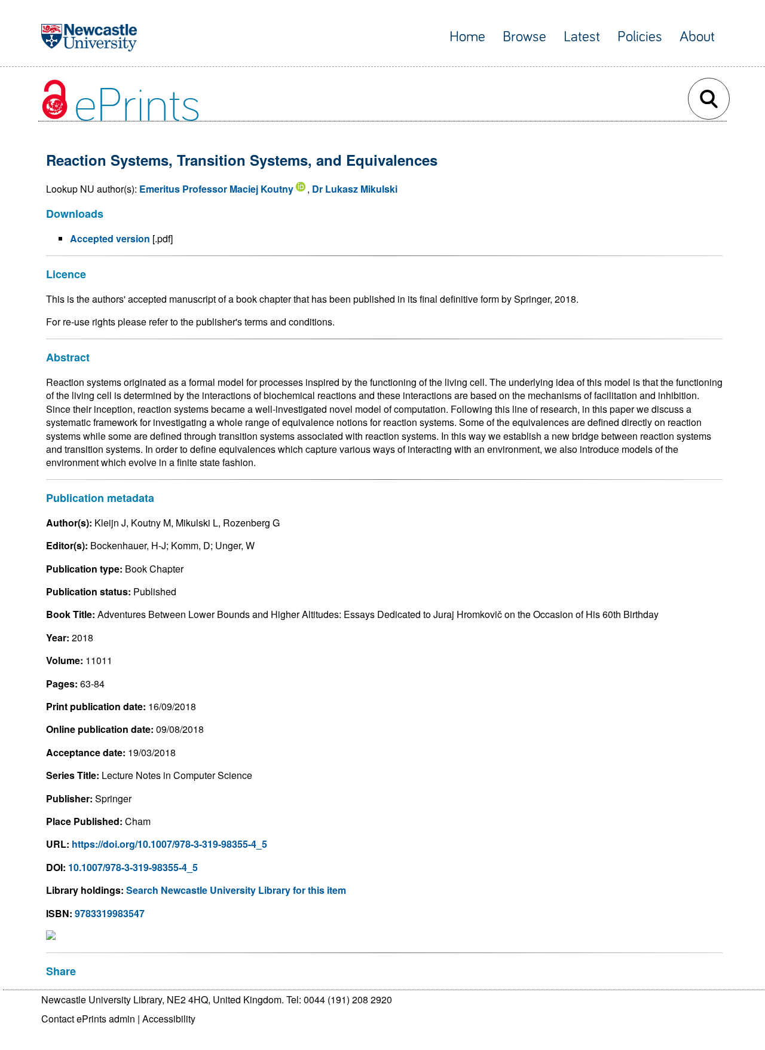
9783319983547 (110, 913)
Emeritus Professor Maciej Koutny (216, 189)
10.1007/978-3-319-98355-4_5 (133, 867)
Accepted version (110, 238)
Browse (524, 36)
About (697, 36)
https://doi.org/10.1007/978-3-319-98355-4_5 (169, 844)
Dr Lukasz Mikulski (354, 189)
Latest (582, 36)
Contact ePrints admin (88, 1018)
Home (467, 36)
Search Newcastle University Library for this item (236, 890)
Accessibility (168, 1018)
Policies (639, 36)
